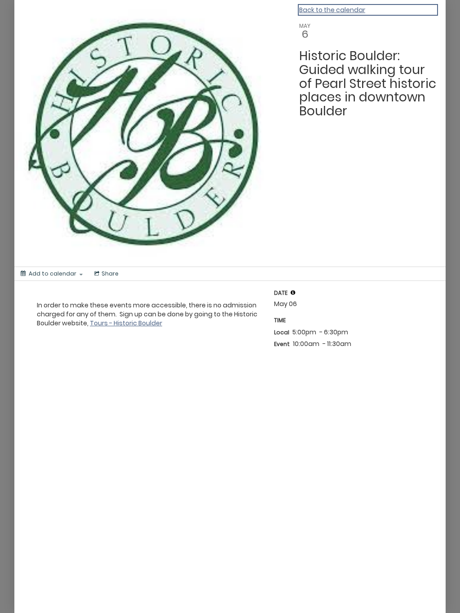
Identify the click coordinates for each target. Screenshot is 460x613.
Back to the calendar (332, 9)
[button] (293, 292)
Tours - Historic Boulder (126, 323)
